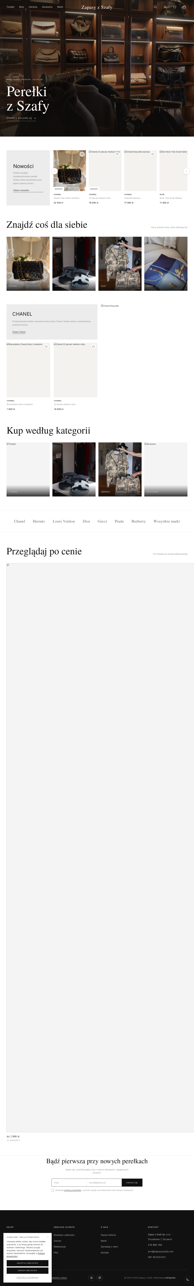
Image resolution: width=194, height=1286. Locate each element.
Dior (86, 521)
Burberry (139, 521)
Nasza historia (108, 1235)
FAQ (56, 1252)
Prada (119, 521)
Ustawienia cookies (58, 1277)
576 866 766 (155, 1244)
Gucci (102, 521)
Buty (21, 6)
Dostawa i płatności (64, 1235)
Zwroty (57, 1240)
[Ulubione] (175, 7)
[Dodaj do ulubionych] (82, 154)
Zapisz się (132, 1183)
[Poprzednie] (54, 171)
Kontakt (105, 1252)
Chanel (19, 521)
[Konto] (165, 7)
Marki (60, 6)
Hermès (39, 521)
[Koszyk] (184, 7)
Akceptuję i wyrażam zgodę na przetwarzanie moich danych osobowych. (94, 1190)
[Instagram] (100, 1278)
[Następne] (186, 171)
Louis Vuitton (64, 521)
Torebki (10, 6)
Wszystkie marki (167, 521)
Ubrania (33, 6)
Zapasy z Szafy (97, 7)
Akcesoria (47, 6)
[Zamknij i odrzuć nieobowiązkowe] (47, 1237)
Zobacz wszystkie (21, 190)
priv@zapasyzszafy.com (161, 1251)
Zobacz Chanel (18, 332)
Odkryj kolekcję (19, 118)
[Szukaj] (155, 7)
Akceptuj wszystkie (27, 1263)
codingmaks (170, 1277)
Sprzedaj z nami (109, 1246)
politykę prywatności (72, 1190)
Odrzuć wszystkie (27, 1270)
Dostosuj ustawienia (27, 1277)
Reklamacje (60, 1246)
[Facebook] (91, 1278)
